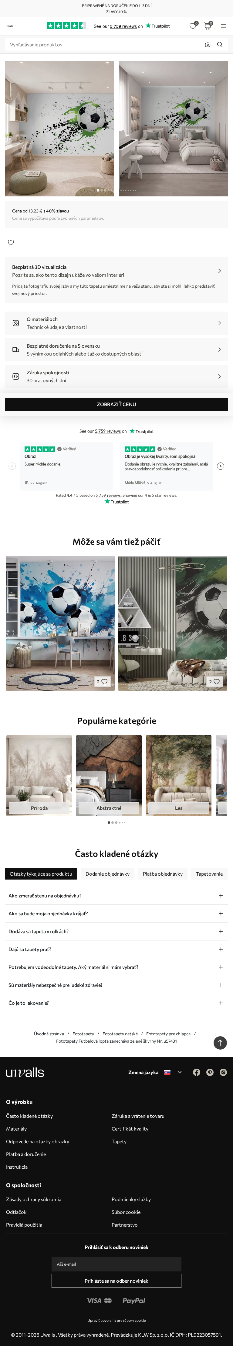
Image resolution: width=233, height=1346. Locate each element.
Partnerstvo (125, 1224)
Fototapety (83, 1033)
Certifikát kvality (130, 1128)
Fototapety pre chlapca (168, 1033)
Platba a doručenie (26, 1154)
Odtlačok (16, 1212)
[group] (39, 776)
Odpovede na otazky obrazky (37, 1141)
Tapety (119, 1141)
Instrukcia (17, 1167)
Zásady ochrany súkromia (33, 1199)
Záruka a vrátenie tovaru (138, 1116)
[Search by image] (208, 44)
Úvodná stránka (49, 1033)
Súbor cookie (126, 1212)
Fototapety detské (120, 1033)
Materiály (16, 1128)
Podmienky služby (131, 1199)
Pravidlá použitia (24, 1224)
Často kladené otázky (29, 1116)
